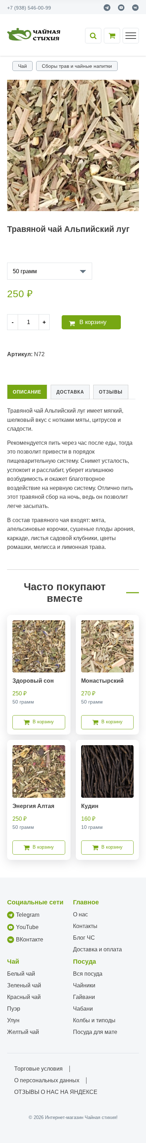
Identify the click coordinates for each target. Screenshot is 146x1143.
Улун (13, 1020)
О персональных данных (46, 1080)
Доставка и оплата (97, 949)
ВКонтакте (29, 939)
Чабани (83, 1009)
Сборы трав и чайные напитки (77, 66)
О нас (80, 914)
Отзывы (111, 392)
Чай (22, 66)
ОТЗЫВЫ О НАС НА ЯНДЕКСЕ (55, 1092)
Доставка (70, 392)
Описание (27, 392)
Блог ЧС (84, 938)
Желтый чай (23, 1032)
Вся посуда (87, 974)
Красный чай (24, 997)
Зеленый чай (24, 985)
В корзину (93, 322)
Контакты (85, 926)
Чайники (84, 985)
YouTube (27, 927)
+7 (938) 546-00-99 (29, 8)
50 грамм (25, 271)
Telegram (27, 915)
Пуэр (13, 1009)
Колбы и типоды (94, 1020)
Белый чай (21, 974)
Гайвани (84, 997)
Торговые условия (38, 1069)
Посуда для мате (95, 1032)
